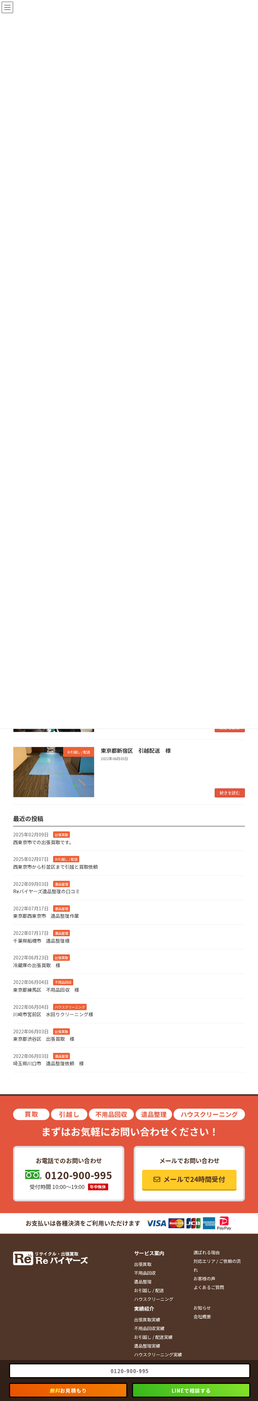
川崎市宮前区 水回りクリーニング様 (53, 1014)
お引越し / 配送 (149, 1290)
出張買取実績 (147, 1319)
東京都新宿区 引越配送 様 (136, 750)
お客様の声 (204, 1278)
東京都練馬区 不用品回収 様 (46, 989)
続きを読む (230, 792)
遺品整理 (143, 1281)
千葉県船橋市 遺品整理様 (41, 940)
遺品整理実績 (147, 1346)
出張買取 (143, 1264)
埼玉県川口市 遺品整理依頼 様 (48, 1063)
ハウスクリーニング (153, 1299)
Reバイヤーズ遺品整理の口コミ (46, 891)
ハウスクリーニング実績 (158, 1354)
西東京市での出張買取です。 (43, 842)
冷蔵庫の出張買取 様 (36, 964)
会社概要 (202, 1316)
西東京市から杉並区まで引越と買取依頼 (55, 866)
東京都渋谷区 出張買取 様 (43, 1038)
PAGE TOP (246, 1352)
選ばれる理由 (207, 1252)
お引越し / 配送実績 (153, 1337)
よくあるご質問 (209, 1287)
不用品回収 (145, 1273)
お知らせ (202, 1308)
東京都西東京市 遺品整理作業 (46, 915)
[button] (189, 1179)
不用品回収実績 (149, 1328)
